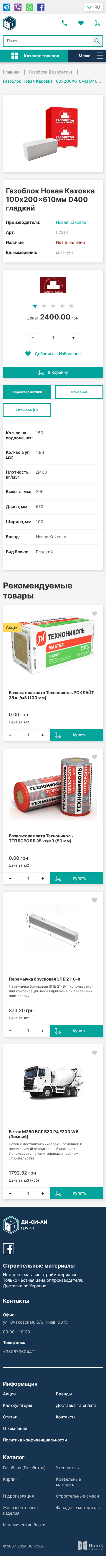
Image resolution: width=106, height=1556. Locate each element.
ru (97, 6)
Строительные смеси (77, 1495)
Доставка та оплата (76, 1405)
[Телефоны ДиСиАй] (64, 23)
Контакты (65, 1416)
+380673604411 (19, 1351)
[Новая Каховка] (53, 285)
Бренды (64, 1393)
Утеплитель (67, 1467)
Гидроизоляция (18, 1495)
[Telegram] (6, 7)
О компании (15, 1428)
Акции (9, 1393)
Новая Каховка (71, 222)
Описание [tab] (79, 392)
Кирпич (10, 1479)
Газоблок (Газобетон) (24, 1467)
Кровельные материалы (68, 1482)
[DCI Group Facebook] (8, 1248)
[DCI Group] (9, 23)
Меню (85, 55)
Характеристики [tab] (27, 392)
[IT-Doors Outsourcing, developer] (90, 1546)
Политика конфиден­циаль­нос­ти (35, 1439)
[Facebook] (40, 7)
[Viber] (17, 7)
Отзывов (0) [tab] (27, 410)
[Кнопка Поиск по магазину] (97, 41)
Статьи (10, 1416)
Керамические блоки (24, 1524)
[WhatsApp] (29, 7)
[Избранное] (81, 23)
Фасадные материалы (78, 1507)
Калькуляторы (17, 1405)
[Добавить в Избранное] (94, 613)
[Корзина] (97, 23)
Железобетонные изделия (20, 1510)
